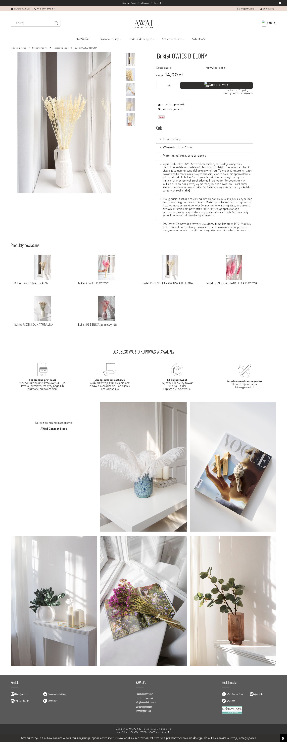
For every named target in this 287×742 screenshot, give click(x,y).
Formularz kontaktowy (57, 694)
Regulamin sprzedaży (144, 693)
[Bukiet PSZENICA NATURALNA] (42, 308)
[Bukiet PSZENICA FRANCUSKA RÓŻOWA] (234, 267)
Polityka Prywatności (144, 698)
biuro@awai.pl (22, 9)
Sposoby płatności (143, 710)
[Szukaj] (56, 23)
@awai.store (259, 694)
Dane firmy (52, 700)
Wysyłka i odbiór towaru (146, 702)
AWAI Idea (231, 700)
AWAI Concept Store (235, 694)
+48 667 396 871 (46, 9)
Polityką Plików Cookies (119, 738)
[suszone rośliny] (131, 74)
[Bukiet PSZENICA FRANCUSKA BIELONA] (170, 267)
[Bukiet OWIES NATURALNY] (42, 267)
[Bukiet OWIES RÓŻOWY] (106, 267)
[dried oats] (131, 119)
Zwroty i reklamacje (144, 706)
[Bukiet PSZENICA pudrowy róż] (106, 308)
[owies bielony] (131, 104)
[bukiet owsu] (131, 89)
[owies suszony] (131, 59)
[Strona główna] (143, 24)
